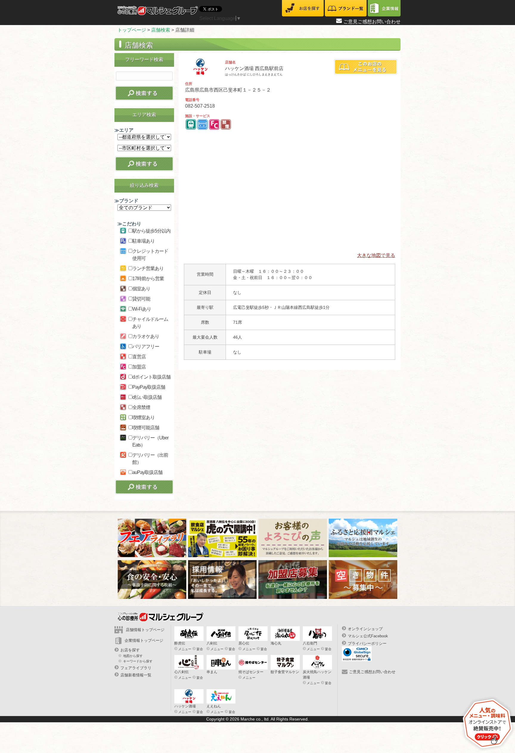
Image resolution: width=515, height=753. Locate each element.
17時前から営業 (148, 278)
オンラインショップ (365, 629)
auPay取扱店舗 (147, 472)
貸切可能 (141, 298)
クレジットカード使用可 (150, 255)
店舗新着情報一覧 (135, 675)
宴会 (199, 649)
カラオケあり (145, 336)
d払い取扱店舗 (147, 397)
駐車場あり (143, 241)
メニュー (184, 649)
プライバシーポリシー (367, 643)
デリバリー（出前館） (150, 459)
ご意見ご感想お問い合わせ (372, 21)
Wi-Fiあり (141, 309)
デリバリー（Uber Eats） (150, 441)
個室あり (141, 288)
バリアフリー (145, 346)
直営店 (139, 356)
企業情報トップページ (144, 640)
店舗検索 (160, 29)
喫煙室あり (143, 417)
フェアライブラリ (135, 668)
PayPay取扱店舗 (148, 387)
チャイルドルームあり (150, 323)
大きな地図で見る (376, 255)
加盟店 (139, 366)
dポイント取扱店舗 (151, 376)
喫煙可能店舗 (145, 427)
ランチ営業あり (148, 268)
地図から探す (133, 656)
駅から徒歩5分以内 (151, 230)
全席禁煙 (141, 407)
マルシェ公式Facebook (368, 636)
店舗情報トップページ (145, 630)
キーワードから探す (138, 661)
